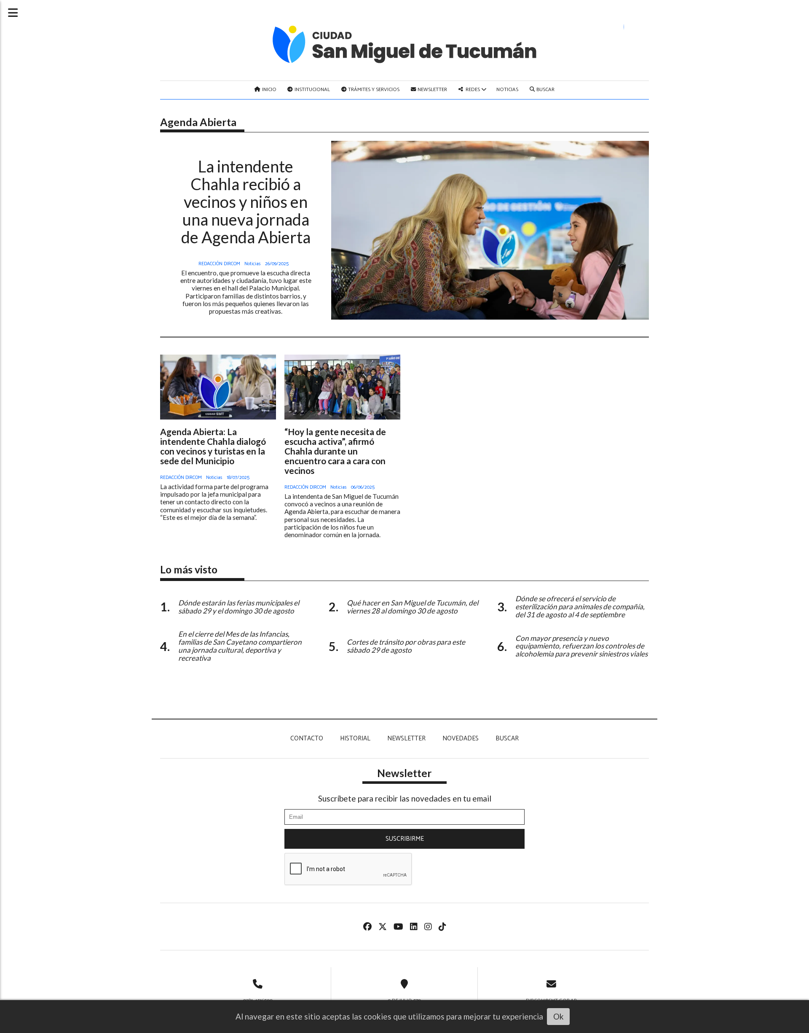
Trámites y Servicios (373, 89)
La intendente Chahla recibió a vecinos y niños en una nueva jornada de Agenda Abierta (246, 201)
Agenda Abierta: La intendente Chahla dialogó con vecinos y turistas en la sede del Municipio (213, 446)
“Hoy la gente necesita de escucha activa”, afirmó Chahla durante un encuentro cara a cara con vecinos (335, 451)
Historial (355, 738)
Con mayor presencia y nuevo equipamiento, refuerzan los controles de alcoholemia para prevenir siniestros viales (581, 646)
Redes (472, 89)
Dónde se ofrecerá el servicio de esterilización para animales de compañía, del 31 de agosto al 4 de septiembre (580, 606)
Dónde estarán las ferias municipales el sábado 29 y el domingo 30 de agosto (238, 606)
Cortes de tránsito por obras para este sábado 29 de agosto (406, 646)
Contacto (306, 738)
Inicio (268, 89)
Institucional (311, 89)
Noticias (507, 89)
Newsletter (431, 89)
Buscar (545, 89)
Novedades (460, 738)
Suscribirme (405, 839)
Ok (558, 1016)
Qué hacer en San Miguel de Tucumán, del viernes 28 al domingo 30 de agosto (412, 606)
